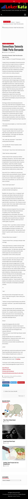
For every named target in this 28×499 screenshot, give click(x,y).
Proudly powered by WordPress (10, 494)
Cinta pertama (6, 376)
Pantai (11, 376)
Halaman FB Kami (6, 369)
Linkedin (6, 385)
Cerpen (4, 43)
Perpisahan (4, 377)
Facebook (6, 382)
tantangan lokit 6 (10, 377)
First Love (21, 395)
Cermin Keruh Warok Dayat (9, 441)
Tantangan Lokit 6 (10, 43)
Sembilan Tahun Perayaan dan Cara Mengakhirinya (11, 463)
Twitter (14, 382)
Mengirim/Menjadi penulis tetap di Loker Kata (12, 373)
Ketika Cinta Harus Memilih (11, 391)
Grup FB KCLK (5, 367)
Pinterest (21, 382)
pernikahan (19, 376)
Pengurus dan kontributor (8, 371)
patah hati (15, 376)
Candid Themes (16, 496)
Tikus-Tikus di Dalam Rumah (9, 420)
